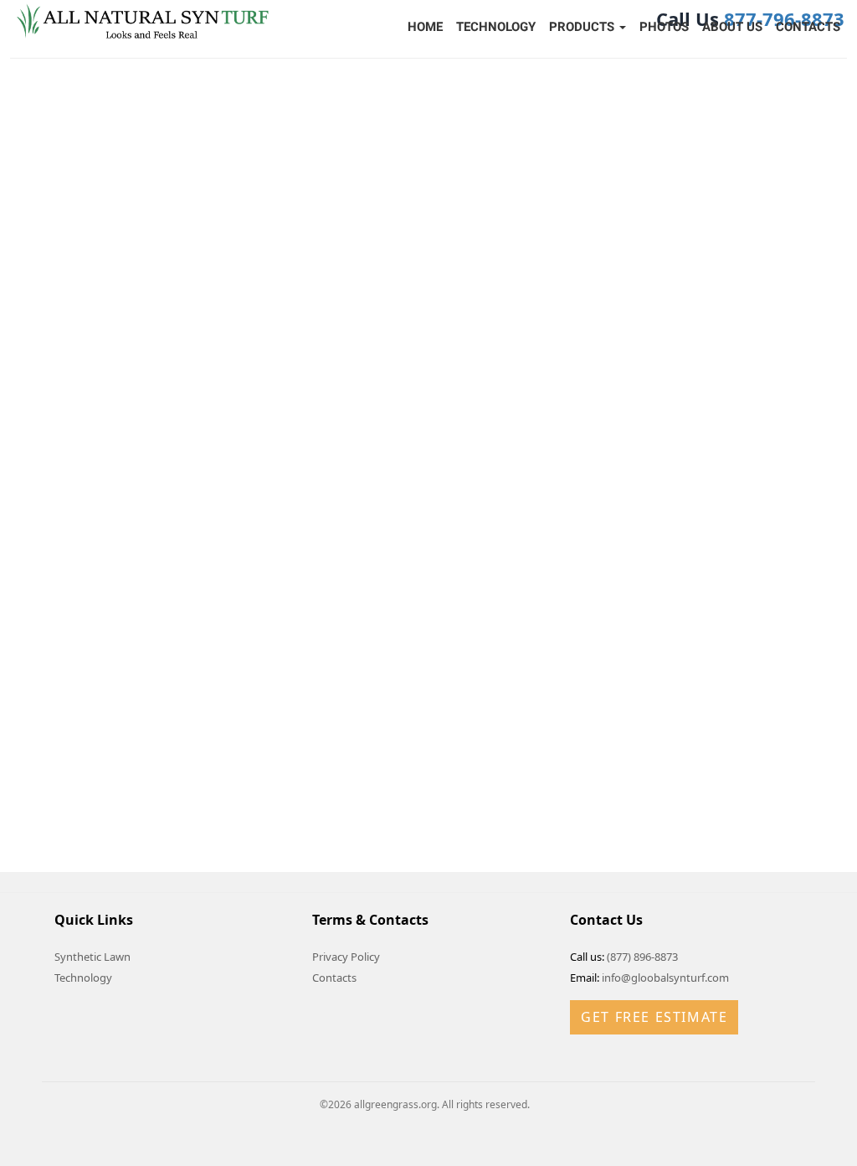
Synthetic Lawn (92, 956)
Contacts (808, 27)
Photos (664, 27)
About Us (732, 27)
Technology (496, 27)
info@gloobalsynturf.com (665, 977)
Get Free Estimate (654, 1017)
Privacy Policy (346, 956)
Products (583, 27)
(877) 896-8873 (642, 956)
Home (425, 27)
